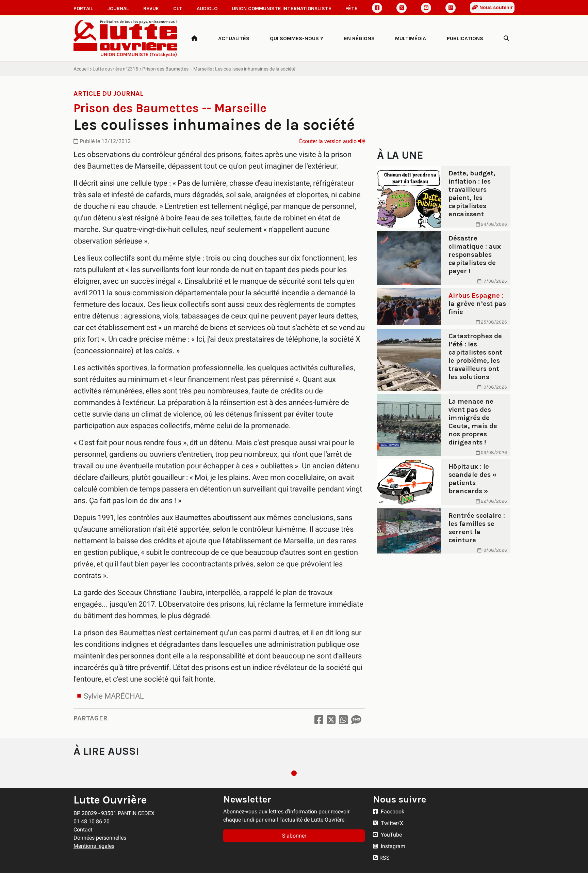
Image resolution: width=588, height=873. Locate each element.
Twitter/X (391, 823)
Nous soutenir (495, 7)
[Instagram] (450, 8)
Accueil (81, 69)
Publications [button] (465, 38)
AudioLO (207, 8)
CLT (177, 8)
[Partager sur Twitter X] (331, 720)
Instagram (392, 846)
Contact (83, 829)
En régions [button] (359, 38)
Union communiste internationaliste (281, 8)
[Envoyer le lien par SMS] (356, 720)
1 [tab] (294, 773)
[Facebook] (377, 8)
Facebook (391, 811)
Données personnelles (100, 838)
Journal (118, 8)
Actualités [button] (233, 38)
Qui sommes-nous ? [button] (296, 38)
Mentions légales (94, 846)
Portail (83, 8)
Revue (151, 8)
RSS (384, 858)
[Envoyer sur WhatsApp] (343, 720)
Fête (351, 8)
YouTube (390, 834)
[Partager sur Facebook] (318, 720)
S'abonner (294, 835)
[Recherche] (506, 38)
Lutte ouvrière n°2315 (115, 69)
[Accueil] (194, 38)
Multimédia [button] (410, 38)
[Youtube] (426, 8)
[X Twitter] (401, 8)
